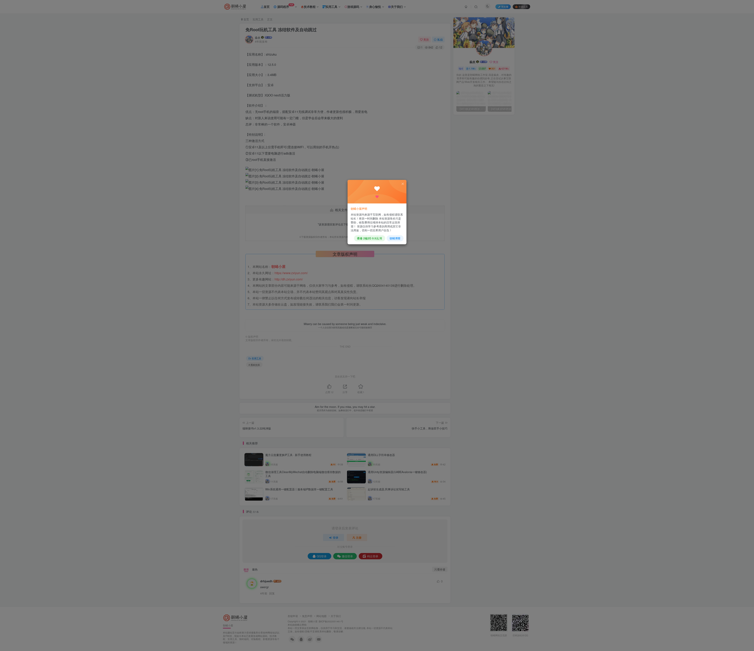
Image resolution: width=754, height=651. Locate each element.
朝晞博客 (395, 238)
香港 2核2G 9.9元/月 (369, 238)
